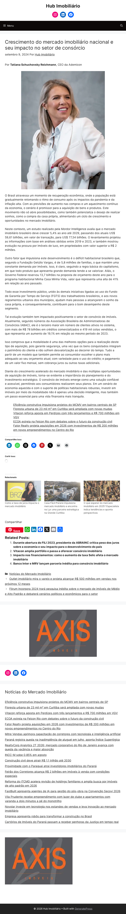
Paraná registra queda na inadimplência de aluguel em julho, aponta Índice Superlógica (62, 739)
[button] (121, 26)
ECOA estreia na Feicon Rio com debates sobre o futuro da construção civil (62, 421)
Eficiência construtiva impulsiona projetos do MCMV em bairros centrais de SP (64, 404)
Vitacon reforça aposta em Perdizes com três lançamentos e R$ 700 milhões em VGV (61, 713)
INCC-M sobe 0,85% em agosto (26, 755)
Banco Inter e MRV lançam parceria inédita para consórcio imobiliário (60, 563)
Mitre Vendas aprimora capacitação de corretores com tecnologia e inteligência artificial (63, 734)
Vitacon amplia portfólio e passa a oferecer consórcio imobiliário (57, 551)
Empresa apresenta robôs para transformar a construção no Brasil (48, 816)
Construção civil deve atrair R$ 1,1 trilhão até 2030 (38, 760)
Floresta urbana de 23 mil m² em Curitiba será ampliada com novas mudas (62, 409)
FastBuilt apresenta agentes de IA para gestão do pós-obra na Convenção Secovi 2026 (62, 791)
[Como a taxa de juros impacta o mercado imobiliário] (23, 491)
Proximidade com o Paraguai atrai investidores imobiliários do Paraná (51, 766)
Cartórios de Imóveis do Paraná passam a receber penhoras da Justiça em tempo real (62, 822)
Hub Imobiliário (63, 6)
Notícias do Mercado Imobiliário (30, 574)
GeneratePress (83, 908)
